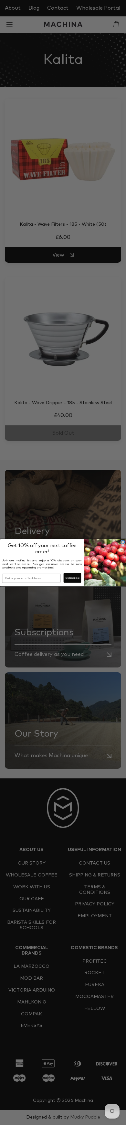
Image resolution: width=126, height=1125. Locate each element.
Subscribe (72, 577)
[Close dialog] (122, 542)
